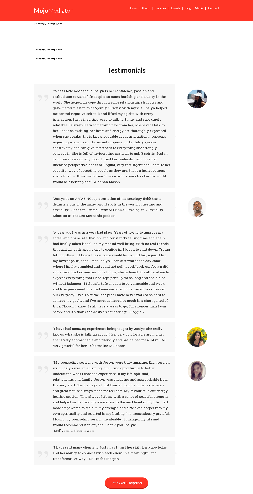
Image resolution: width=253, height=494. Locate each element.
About (146, 8)
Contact (213, 8)
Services (160, 8)
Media (199, 8)
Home (132, 8)
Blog (188, 8)
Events (175, 8)
